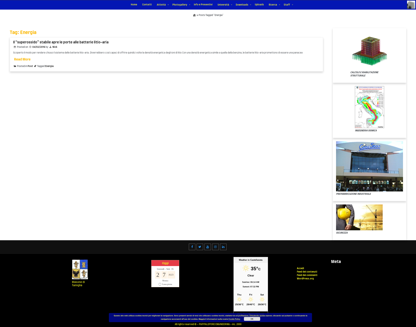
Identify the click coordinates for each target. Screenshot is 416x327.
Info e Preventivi (203, 5)
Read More (22, 59)
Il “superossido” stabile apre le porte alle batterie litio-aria (61, 42)
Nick (54, 47)
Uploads (259, 5)
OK (252, 318)
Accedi (300, 268)
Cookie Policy (234, 319)
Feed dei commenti (307, 275)
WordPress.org (305, 279)
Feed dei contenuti (307, 272)
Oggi (165, 263)
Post (30, 66)
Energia (49, 66)
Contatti (147, 5)
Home (134, 5)
